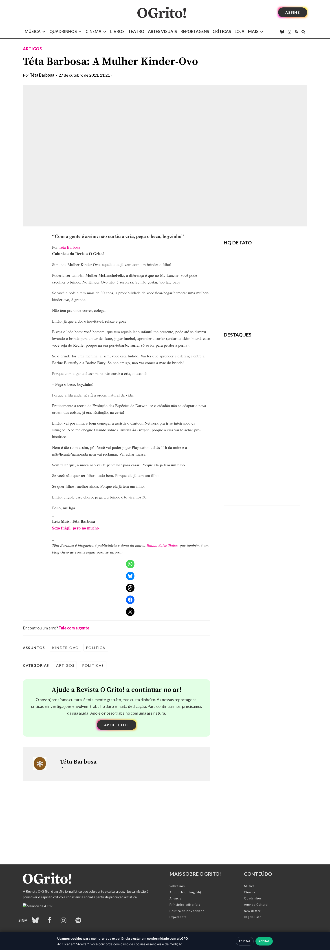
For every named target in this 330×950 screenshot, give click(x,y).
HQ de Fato (253, 917)
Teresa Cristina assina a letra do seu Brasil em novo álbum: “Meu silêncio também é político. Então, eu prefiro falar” (277, 359)
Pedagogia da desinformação (246, 309)
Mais (253, 31)
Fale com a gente (74, 627)
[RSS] (296, 31)
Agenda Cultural (256, 904)
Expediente (178, 917)
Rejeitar (244, 941)
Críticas (222, 31)
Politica (96, 647)
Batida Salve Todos (162, 545)
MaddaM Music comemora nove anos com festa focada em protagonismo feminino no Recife (275, 486)
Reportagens (194, 31)
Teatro (136, 31)
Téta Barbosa (42, 75)
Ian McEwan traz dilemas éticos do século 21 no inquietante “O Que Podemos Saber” (273, 424)
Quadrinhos (63, 31)
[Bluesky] (282, 31)
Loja (239, 31)
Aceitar (264, 941)
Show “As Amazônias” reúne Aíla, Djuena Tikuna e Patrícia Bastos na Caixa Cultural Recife (275, 455)
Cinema (93, 31)
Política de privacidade (187, 911)
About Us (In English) (185, 892)
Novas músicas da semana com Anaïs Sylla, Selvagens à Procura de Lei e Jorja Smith (274, 393)
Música (33, 31)
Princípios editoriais (184, 904)
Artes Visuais (162, 31)
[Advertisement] (262, 536)
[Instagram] (289, 31)
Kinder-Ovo (65, 647)
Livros (117, 31)
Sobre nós (177, 886)
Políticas (93, 665)
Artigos (32, 48)
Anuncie (175, 898)
